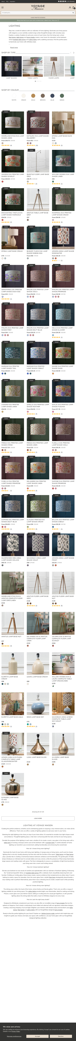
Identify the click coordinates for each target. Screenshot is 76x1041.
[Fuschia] (53, 412)
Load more (38, 818)
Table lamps (59, 854)
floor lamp (52, 877)
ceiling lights (33, 40)
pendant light (50, 843)
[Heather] (28, 412)
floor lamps (12, 37)
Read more (14, 47)
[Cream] (53, 143)
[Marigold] (2, 220)
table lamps (20, 37)
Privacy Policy (15, 1031)
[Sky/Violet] (53, 726)
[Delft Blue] (28, 297)
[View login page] (70, 8)
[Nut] (30, 603)
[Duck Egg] (56, 143)
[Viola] (56, 450)
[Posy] (30, 297)
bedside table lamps (19, 40)
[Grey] (28, 182)
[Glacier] (53, 335)
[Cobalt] (2, 373)
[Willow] (2, 565)
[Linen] (2, 143)
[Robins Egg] (28, 258)
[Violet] (30, 143)
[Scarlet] (2, 182)
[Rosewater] (56, 258)
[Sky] (30, 724)
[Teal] (5, 373)
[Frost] (53, 258)
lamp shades (31, 37)
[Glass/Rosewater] (2, 766)
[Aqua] (2, 684)
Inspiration (12, 1)
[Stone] (5, 450)
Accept (37, 1036)
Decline (60, 1036)
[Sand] (53, 373)
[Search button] (73, 13)
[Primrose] (33, 297)
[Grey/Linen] (2, 605)
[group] (11, 68)
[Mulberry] (28, 143)
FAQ (7, 1)
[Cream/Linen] (53, 686)
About (3, 1)
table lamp (7, 843)
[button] (35, 81)
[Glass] (28, 764)
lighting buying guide (48, 913)
